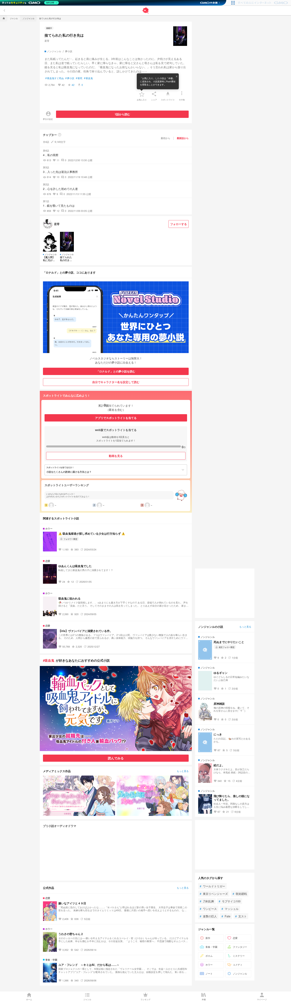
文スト (241, 916)
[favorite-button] (142, 94)
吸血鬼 (88, 78)
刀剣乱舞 (207, 901)
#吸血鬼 (48, 660)
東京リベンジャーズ (214, 894)
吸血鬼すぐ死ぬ (54, 78)
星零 (47, 40)
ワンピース (208, 909)
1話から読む (122, 114)
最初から (165, 138)
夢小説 (69, 78)
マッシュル (230, 909)
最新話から (183, 138)
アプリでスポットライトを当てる (116, 418)
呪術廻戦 (240, 894)
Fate (226, 916)
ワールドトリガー (212, 886)
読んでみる (116, 758)
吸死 (79, 78)
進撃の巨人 (208, 916)
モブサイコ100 (230, 901)
